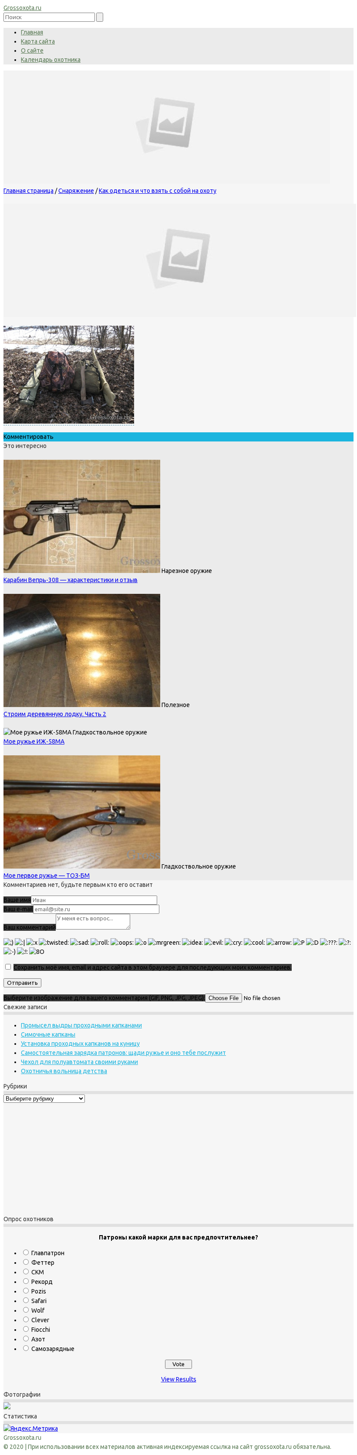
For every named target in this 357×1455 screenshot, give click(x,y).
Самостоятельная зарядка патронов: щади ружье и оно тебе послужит (123, 1052)
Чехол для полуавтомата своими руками (79, 1061)
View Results (178, 1379)
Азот (38, 1339)
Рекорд (42, 1281)
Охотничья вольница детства (64, 1071)
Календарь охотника (51, 59)
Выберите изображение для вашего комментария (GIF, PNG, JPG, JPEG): (104, 997)
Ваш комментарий (29, 927)
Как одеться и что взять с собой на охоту (157, 190)
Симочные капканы (48, 1034)
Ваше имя (17, 899)
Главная (32, 32)
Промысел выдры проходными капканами (81, 1025)
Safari (39, 1300)
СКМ (37, 1272)
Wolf (37, 1310)
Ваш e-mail (18, 909)
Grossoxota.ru (22, 7)
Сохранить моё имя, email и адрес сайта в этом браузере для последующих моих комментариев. (152, 967)
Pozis (38, 1291)
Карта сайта (38, 41)
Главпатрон (47, 1253)
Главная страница (28, 190)
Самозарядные (52, 1348)
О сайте (32, 50)
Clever (40, 1320)
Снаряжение (76, 190)
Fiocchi (40, 1329)
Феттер (42, 1262)
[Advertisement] (57, 1157)
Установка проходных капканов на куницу (80, 1043)
